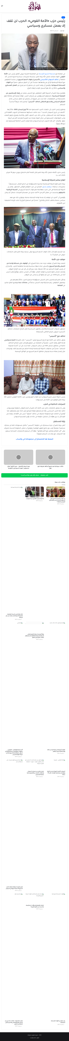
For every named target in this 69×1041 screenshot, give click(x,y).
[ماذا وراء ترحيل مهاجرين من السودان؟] (34, 492)
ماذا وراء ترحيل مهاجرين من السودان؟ (35, 498)
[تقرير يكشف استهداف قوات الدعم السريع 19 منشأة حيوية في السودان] (13, 822)
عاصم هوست (33, 1037)
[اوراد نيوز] (34, 6)
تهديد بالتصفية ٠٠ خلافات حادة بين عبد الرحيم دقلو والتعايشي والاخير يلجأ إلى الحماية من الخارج (14, 1022)
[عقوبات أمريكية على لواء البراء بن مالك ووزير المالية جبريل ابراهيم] (55, 685)
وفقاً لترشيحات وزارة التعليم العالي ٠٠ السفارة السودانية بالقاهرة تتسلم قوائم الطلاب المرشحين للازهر (34, 636)
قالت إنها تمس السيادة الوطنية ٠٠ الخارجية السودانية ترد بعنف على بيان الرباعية (14, 616)
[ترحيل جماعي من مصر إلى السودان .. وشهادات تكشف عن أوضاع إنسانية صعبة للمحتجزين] (34, 764)
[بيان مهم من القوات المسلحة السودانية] (55, 956)
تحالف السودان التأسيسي (49, 80)
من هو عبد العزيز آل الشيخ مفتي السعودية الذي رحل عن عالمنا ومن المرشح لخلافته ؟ (57, 500)
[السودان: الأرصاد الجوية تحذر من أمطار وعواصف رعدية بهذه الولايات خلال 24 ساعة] (55, 764)
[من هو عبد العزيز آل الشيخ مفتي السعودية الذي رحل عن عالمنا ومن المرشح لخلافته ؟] (55, 492)
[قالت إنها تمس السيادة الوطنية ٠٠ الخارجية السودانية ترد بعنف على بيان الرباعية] (13, 550)
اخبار (63, 17)
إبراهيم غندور (47, 187)
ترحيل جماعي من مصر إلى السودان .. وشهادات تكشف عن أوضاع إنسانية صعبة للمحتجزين (35, 773)
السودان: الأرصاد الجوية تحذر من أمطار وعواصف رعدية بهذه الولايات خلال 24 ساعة (56, 773)
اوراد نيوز (62, 30)
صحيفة (47, 74)
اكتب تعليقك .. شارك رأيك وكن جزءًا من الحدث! (34, 475)
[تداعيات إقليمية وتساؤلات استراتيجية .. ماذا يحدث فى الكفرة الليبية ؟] (34, 898)
